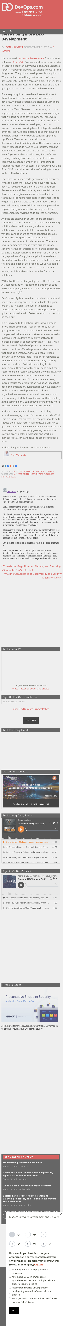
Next (14, 1310)
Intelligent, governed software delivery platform (31, 1293)
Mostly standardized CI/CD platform (30, 1287)
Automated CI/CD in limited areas (29, 1276)
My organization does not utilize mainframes (34, 1298)
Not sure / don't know (23, 1302)
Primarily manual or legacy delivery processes (30, 1271)
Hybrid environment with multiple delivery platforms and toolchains (33, 1282)
